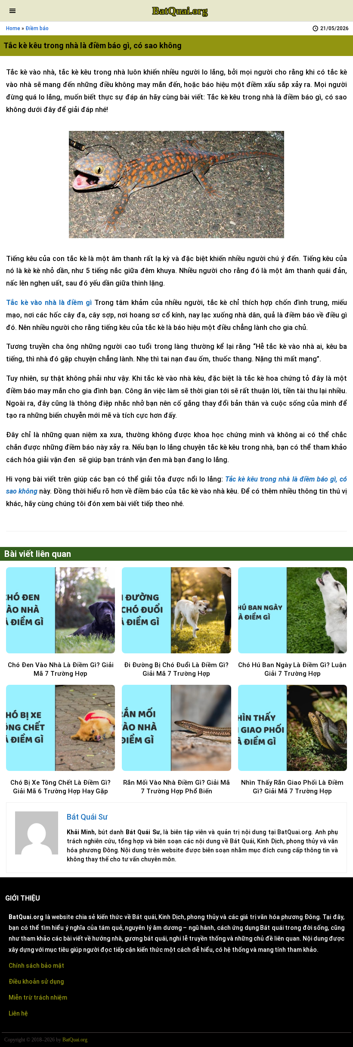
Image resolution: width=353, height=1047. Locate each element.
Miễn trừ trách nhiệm (38, 997)
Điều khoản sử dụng (36, 981)
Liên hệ (18, 1013)
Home (13, 28)
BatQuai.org (179, 11)
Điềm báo (37, 28)
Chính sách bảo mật (36, 965)
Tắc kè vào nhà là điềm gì (49, 302)
